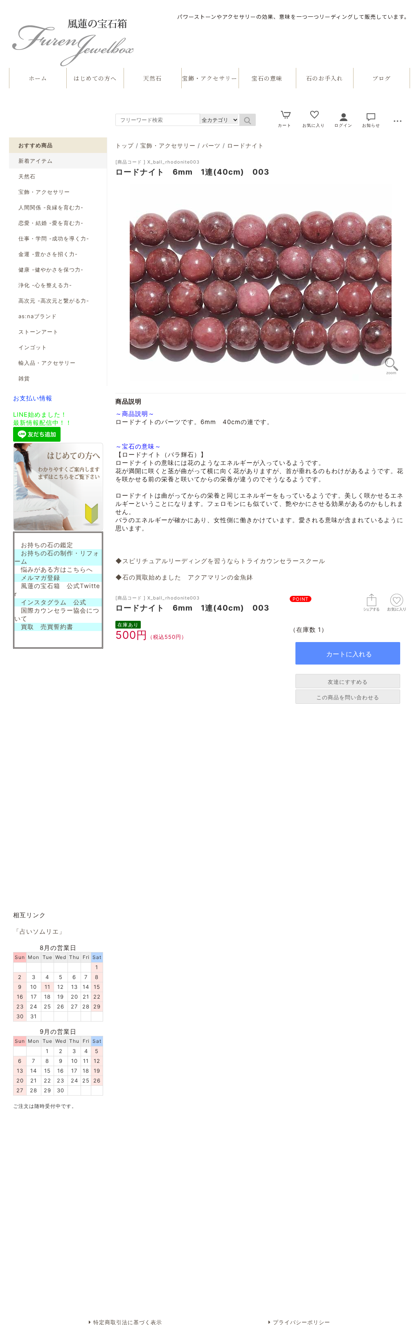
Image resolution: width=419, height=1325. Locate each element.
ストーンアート (38, 331)
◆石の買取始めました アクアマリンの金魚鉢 (184, 577)
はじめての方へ (95, 78)
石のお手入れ (324, 78)
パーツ (211, 145)
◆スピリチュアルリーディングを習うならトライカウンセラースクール (220, 561)
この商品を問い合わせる (347, 697)
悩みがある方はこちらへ (53, 569)
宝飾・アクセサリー (209, 78)
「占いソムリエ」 (39, 931)
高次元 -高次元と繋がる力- (53, 300)
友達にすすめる (348, 681)
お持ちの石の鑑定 (43, 545)
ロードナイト (245, 145)
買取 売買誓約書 (43, 627)
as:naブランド (37, 316)
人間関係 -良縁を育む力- (50, 207)
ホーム (38, 78)
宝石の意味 (267, 78)
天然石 (152, 78)
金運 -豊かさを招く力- (48, 254)
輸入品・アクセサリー (47, 362)
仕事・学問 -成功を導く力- (53, 238)
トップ (124, 145)
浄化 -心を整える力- (45, 285)
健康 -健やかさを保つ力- (50, 269)
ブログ (381, 78)
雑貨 (24, 378)
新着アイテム (35, 160)
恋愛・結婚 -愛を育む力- (50, 223)
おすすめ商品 (35, 145)
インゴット (32, 347)
